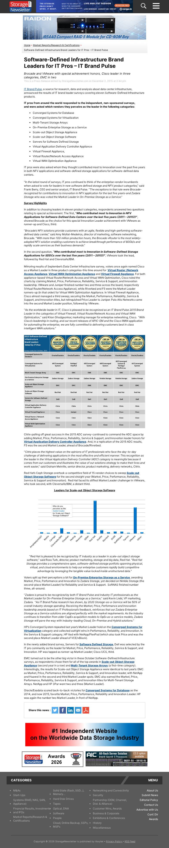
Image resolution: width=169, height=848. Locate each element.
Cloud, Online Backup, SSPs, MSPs (70, 824)
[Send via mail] (78, 710)
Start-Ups (19, 795)
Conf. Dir (152, 814)
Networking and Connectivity (111, 790)
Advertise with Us (147, 809)
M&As (16, 790)
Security (98, 795)
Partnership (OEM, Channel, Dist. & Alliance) (110, 801)
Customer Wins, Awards (107, 808)
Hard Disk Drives (63, 798)
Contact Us (151, 804)
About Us (152, 790)
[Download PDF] (86, 710)
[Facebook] (62, 710)
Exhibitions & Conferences (109, 818)
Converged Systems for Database (108, 690)
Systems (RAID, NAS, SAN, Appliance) (29, 801)
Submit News (150, 795)
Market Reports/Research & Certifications (56, 45)
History (97, 822)
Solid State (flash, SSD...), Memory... (68, 792)
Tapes (57, 803)
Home (27, 45)
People (57, 818)
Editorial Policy (149, 800)
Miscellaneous (102, 827)
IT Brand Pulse (33, 89)
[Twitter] (55, 710)
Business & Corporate (106, 813)
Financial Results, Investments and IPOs (31, 810)
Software (58, 813)
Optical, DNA (61, 808)
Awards (153, 819)
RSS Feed (130, 841)
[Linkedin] (70, 710)
